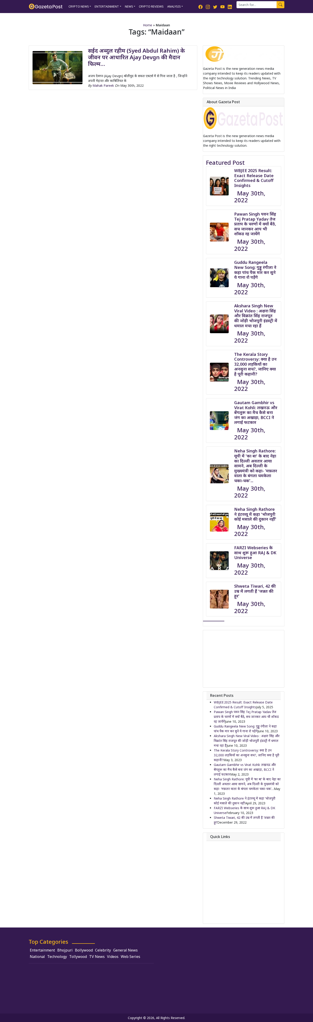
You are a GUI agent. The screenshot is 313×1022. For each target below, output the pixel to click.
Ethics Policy (223, 890)
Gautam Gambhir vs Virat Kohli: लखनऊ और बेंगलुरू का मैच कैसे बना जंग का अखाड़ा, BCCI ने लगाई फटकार (255, 412)
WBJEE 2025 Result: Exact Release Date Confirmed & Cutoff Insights (254, 178)
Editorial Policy (225, 883)
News (129, 6)
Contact (220, 851)
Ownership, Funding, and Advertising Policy (245, 903)
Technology (57, 956)
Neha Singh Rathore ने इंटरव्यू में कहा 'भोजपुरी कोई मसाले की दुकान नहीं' (255, 514)
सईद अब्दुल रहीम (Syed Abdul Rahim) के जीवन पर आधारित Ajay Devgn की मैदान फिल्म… (136, 57)
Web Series (130, 956)
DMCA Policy (223, 877)
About (218, 844)
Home (147, 25)
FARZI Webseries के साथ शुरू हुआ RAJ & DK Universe (255, 552)
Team (218, 857)
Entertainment (107, 6)
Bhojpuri (65, 950)
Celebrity (103, 950)
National (37, 956)
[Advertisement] (243, 658)
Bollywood (84, 950)
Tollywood (78, 956)
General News (125, 950)
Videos (112, 956)
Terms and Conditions (230, 910)
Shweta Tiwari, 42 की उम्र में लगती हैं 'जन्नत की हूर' (255, 591)
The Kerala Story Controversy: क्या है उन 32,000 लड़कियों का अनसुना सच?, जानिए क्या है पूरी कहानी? (255, 364)
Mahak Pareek (103, 85)
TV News (97, 956)
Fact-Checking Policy (229, 897)
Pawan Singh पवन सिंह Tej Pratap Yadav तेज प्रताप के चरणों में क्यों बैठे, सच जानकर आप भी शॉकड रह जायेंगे (255, 223)
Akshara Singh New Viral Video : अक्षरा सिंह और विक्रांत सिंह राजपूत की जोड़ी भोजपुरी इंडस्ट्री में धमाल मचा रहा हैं (255, 315)
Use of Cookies (225, 916)
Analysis (174, 6)
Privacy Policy (224, 864)
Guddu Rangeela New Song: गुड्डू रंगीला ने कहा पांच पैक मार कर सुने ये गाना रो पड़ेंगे (255, 270)
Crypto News (79, 6)
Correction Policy (226, 870)
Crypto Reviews (151, 6)
